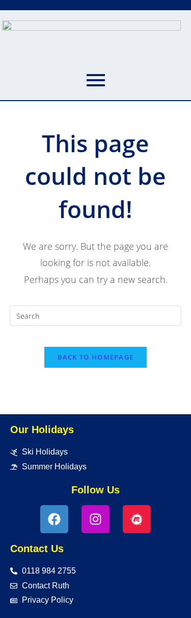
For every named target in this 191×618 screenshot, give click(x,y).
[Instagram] (95, 519)
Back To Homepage (96, 357)
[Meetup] (137, 519)
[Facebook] (54, 519)
